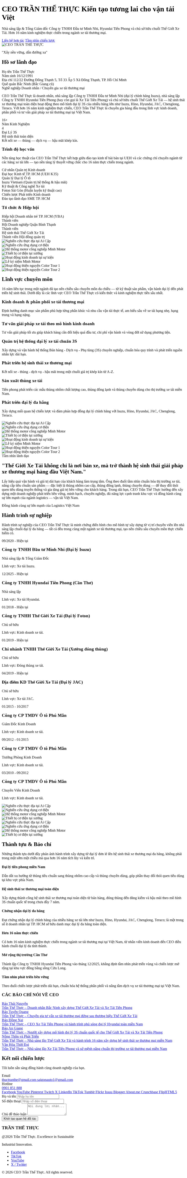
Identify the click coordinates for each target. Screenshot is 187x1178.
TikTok (16, 1156)
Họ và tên (9, 1096)
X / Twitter (19, 1164)
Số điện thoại (11, 1101)
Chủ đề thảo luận (14, 1114)
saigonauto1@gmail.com (55, 1080)
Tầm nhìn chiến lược (40, 40)
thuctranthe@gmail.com (19, 1080)
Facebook (18, 1152)
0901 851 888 (12, 1088)
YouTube (17, 1160)
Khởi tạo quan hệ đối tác (20, 1118)
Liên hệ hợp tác (13, 40)
